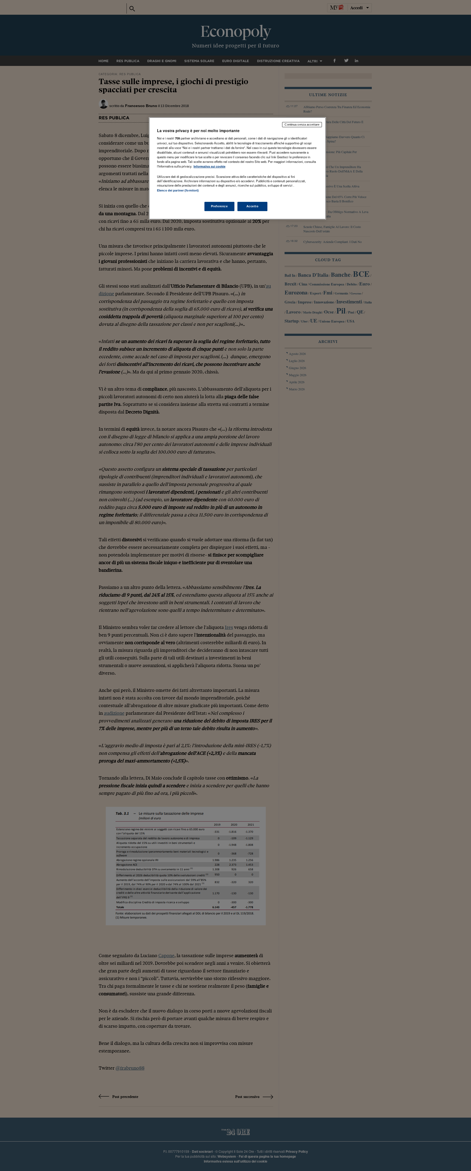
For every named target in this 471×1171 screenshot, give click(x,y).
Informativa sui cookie (209, 166)
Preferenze (219, 206)
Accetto (252, 206)
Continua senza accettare (302, 124)
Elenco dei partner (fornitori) (178, 190)
